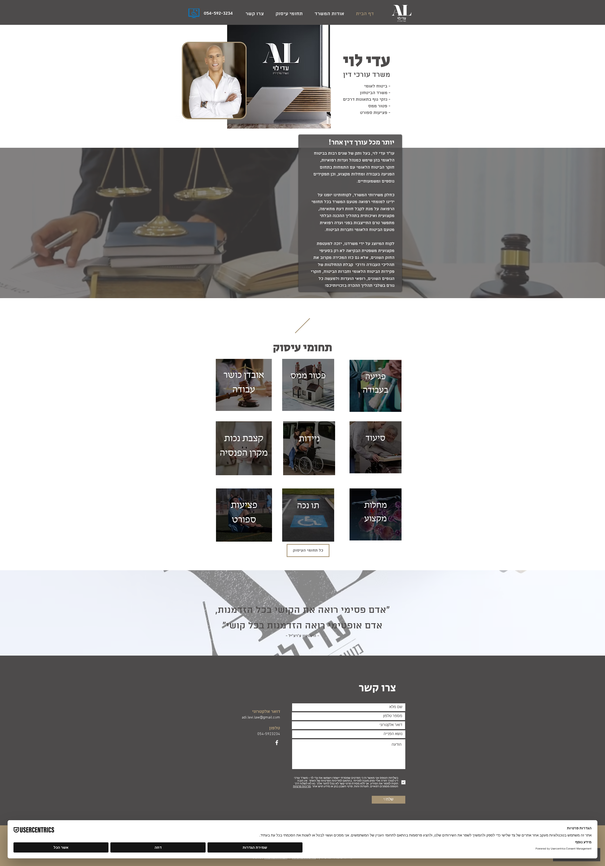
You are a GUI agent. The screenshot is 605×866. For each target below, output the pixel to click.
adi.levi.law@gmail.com (261, 717)
